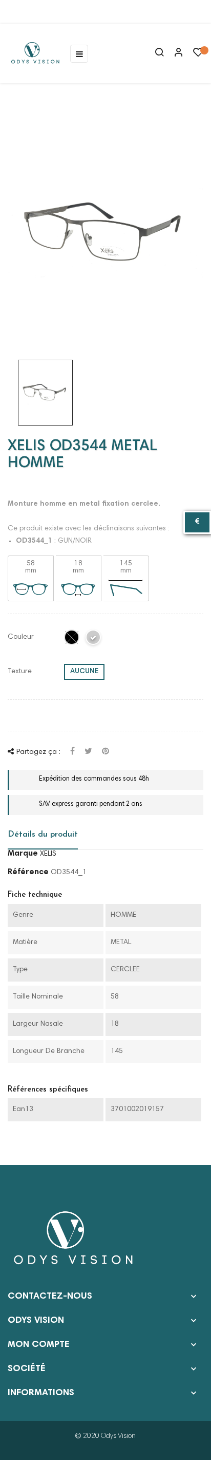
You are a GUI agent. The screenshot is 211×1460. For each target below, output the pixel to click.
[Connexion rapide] (174, 53)
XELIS (48, 854)
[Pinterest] (105, 752)
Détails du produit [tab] (43, 834)
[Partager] (72, 752)
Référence (28, 872)
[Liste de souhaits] (198, 55)
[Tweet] (88, 752)
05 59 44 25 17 (48, 11)
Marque (23, 853)
